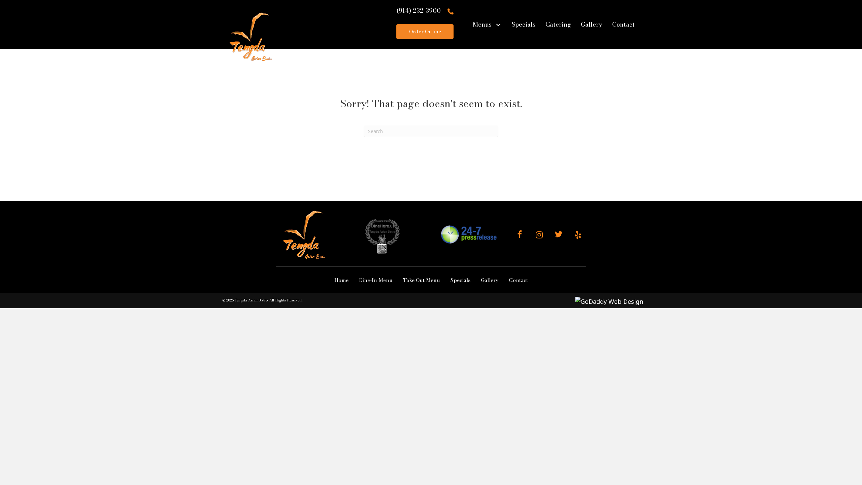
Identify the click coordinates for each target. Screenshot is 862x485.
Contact (518, 280)
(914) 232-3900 (419, 10)
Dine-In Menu (376, 280)
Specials (460, 280)
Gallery (489, 280)
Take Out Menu (421, 280)
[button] (498, 25)
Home (341, 280)
